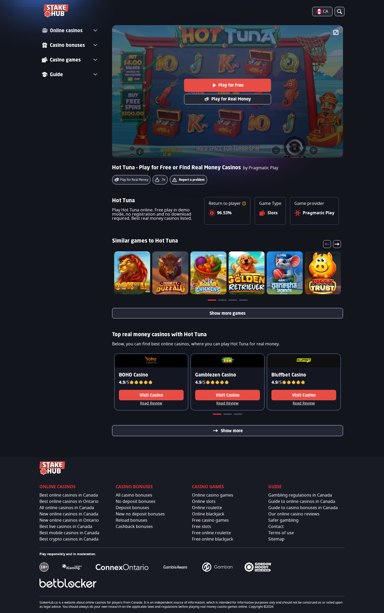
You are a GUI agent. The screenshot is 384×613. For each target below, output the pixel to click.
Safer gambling (283, 520)
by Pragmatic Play (260, 168)
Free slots (201, 527)
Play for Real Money (231, 99)
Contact (276, 527)
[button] (244, 203)
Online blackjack (208, 514)
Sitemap (276, 539)
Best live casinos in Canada (65, 527)
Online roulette (207, 508)
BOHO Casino (133, 375)
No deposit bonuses (135, 501)
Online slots (204, 501)
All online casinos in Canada (66, 508)
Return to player (225, 203)
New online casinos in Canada (68, 514)
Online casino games (212, 495)
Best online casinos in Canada (68, 495)
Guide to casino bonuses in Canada (303, 508)
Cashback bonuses (134, 527)
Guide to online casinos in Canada (301, 501)
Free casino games (210, 520)
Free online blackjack (212, 539)
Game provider (309, 203)
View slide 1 (212, 301)
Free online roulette (211, 533)
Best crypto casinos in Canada (68, 539)
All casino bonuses (134, 495)
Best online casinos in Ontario (68, 501)
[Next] (337, 244)
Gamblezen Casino (215, 375)
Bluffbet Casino (288, 375)
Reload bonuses (131, 520)
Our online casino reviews (293, 514)
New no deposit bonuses (140, 514)
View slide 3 (233, 301)
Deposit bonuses (132, 508)
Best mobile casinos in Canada (69, 533)
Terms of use (281, 533)
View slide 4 (243, 301)
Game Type (270, 203)
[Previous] (327, 244)
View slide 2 (223, 301)
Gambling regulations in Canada (300, 495)
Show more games (228, 313)
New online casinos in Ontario (69, 520)
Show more (232, 431)
